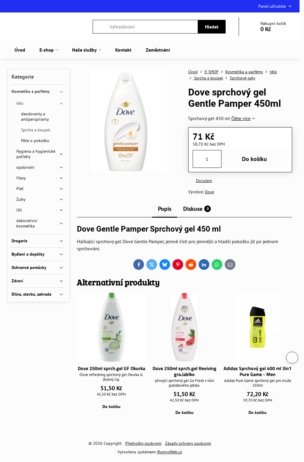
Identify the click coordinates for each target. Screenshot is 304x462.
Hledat (211, 27)
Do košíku (254, 159)
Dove (209, 192)
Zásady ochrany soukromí (188, 443)
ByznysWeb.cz (169, 452)
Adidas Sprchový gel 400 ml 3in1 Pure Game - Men (258, 371)
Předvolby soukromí (143, 443)
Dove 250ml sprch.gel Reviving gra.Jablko (184, 371)
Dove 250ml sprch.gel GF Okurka (111, 368)
